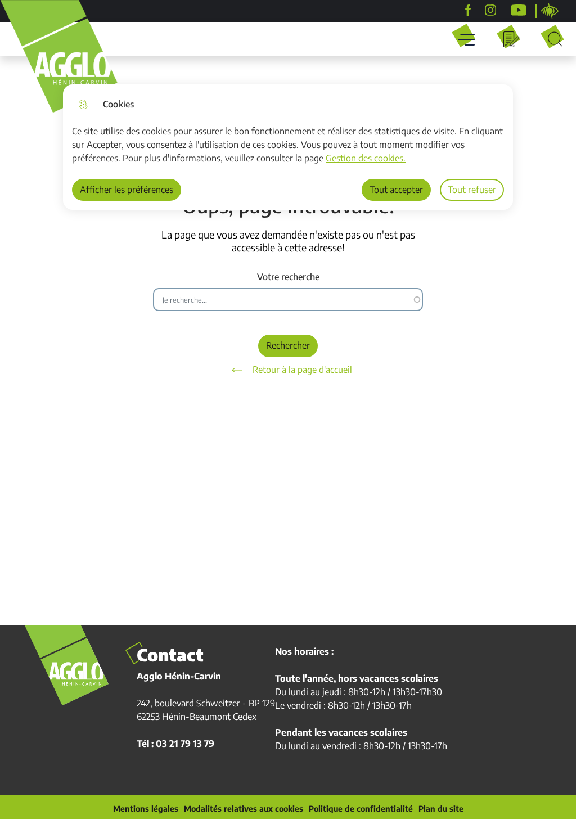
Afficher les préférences (126, 189)
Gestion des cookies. (366, 158)
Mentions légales (145, 808)
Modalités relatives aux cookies (243, 808)
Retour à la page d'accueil (302, 369)
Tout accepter (396, 189)
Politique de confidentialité (361, 808)
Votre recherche (288, 277)
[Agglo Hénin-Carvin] (468, 10)
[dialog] (288, 147)
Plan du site (441, 808)
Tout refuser (472, 189)
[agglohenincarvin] (490, 10)
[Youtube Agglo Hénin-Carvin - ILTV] (518, 10)
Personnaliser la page (550, 11)
